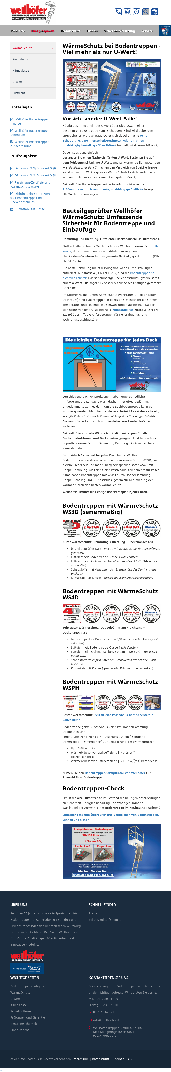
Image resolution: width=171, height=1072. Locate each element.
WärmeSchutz (22, 48)
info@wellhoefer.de (107, 1020)
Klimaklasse (21, 70)
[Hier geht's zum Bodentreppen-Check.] (112, 851)
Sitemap (118, 1059)
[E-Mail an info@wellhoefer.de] (128, 13)
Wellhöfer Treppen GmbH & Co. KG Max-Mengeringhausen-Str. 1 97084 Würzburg (117, 1031)
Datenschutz (100, 1059)
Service (147, 31)
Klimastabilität (122, 310)
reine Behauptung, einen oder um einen (105, 141)
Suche (93, 913)
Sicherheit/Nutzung (119, 31)
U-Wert (17, 82)
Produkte (17, 31)
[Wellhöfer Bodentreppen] (33, 12)
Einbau (92, 31)
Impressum (81, 1059)
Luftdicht (19, 93)
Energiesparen (42, 31)
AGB (130, 1059)
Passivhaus (20, 59)
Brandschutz (70, 31)
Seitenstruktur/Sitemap (105, 920)
